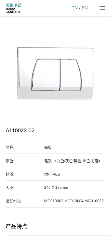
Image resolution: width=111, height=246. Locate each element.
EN (85, 8)
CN (74, 8)
